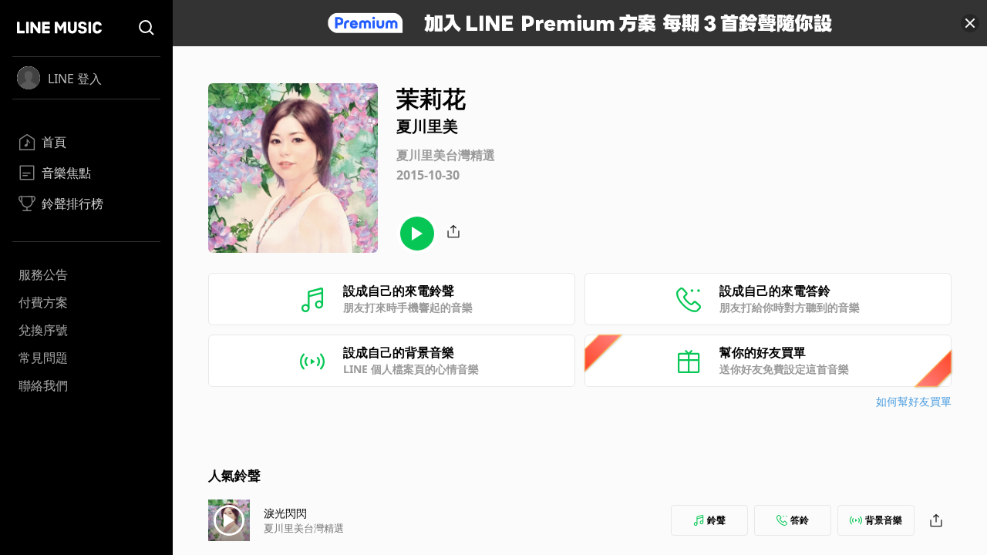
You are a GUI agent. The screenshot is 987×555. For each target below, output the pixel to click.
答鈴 (799, 519)
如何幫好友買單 (914, 401)
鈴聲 (716, 519)
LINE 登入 (75, 78)
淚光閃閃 (285, 513)
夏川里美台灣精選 (304, 528)
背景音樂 (883, 519)
